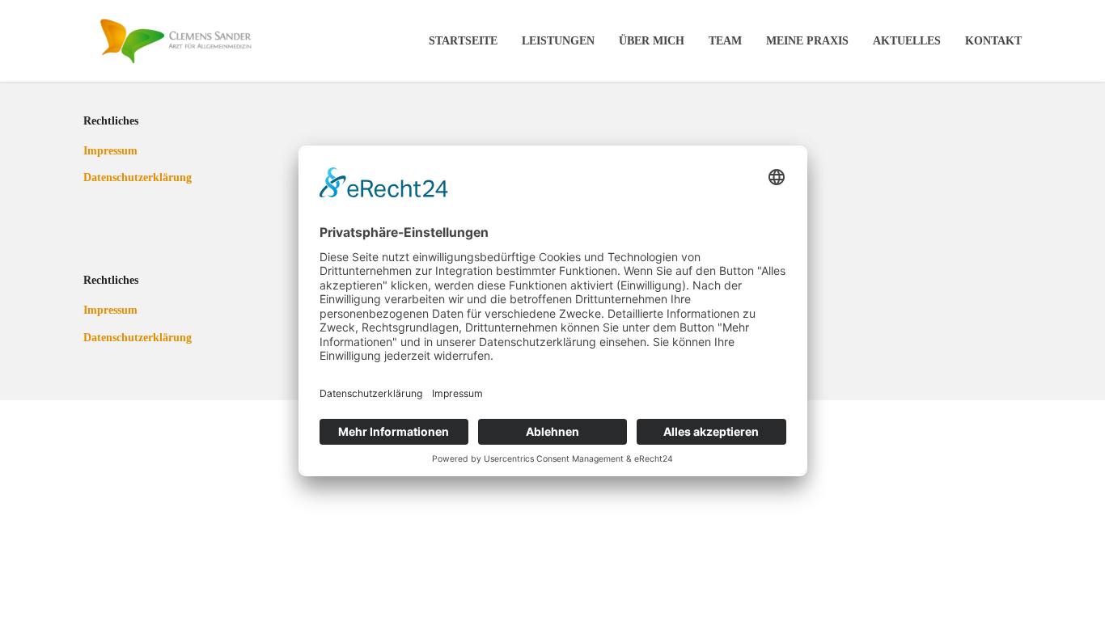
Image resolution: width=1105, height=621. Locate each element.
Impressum (110, 151)
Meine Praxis (807, 41)
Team (725, 41)
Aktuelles (907, 41)
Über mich (651, 41)
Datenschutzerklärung (123, 177)
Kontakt (993, 41)
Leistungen (558, 41)
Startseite (463, 41)
